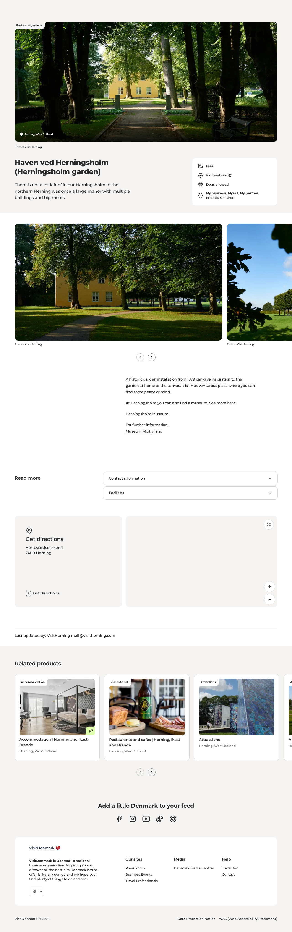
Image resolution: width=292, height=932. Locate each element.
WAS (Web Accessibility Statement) (248, 919)
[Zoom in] (269, 586)
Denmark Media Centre (193, 868)
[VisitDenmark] (44, 848)
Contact (228, 874)
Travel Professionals (141, 881)
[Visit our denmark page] (119, 819)
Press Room (135, 868)
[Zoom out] (269, 599)
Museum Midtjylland (144, 431)
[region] (201, 561)
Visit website (216, 175)
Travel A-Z (230, 868)
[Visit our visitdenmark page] (146, 819)
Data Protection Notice (196, 919)
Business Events (138, 874)
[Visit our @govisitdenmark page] (160, 819)
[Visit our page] (133, 819)
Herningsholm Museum (147, 414)
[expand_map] (269, 525)
